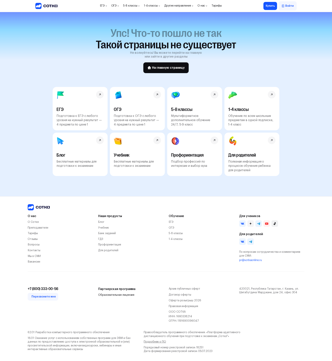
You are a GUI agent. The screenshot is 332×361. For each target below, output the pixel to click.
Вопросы (34, 244)
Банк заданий (107, 233)
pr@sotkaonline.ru (250, 260)
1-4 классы (176, 239)
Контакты (34, 250)
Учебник (103, 227)
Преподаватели (38, 227)
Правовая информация (183, 306)
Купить (270, 6)
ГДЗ (100, 239)
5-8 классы (176, 233)
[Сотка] (39, 207)
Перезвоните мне (44, 296)
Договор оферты (180, 294)
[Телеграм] (258, 223)
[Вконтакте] (242, 223)
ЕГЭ (171, 222)
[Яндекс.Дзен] (250, 223)
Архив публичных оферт (184, 288)
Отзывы (33, 239)
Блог (101, 222)
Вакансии (34, 261)
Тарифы (33, 233)
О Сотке (33, 222)
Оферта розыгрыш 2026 (185, 300)
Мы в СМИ (34, 256)
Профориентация (109, 244)
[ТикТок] (274, 223)
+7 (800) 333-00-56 (43, 289)
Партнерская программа (116, 289)
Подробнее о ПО (155, 341)
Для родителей (108, 250)
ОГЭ (171, 227)
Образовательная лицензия (116, 295)
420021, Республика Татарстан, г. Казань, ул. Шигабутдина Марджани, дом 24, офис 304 (269, 290)
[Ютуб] (266, 223)
